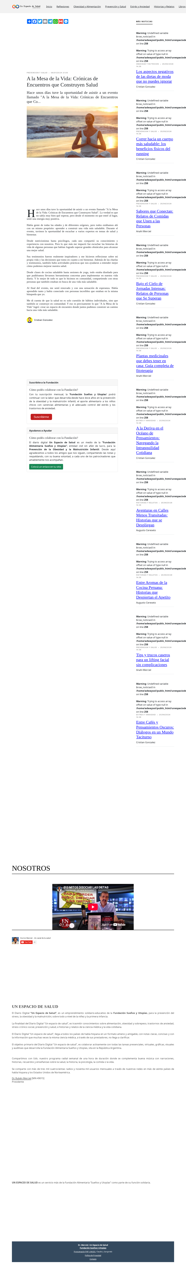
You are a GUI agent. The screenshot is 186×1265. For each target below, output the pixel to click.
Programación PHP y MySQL (85, 1252)
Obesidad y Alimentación (87, 6)
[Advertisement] (72, 47)
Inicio (49, 6)
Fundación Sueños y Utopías (93, 1248)
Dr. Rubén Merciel (21, 1078)
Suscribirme (41, 417)
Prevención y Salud (115, 6)
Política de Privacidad (93, 1255)
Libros (182, 6)
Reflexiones (63, 6)
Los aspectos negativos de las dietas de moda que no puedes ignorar (155, 76)
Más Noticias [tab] (144, 21)
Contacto (93, 1259)
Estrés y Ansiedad (140, 6)
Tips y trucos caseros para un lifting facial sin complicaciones (153, 660)
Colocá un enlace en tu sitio (46, 466)
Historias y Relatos (164, 6)
